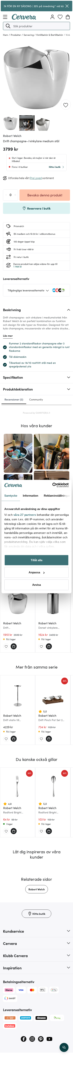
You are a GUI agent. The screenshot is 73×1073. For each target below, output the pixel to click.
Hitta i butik (54, 166)
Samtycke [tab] (10, 495)
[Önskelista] (60, 16)
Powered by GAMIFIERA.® (36, 412)
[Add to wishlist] (65, 104)
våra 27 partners (24, 514)
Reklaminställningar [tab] (57, 495)
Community (36, 399)
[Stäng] (67, 6)
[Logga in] (52, 16)
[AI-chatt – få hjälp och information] (64, 1047)
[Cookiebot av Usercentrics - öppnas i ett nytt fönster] (52, 485)
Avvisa (36, 584)
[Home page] (24, 18)
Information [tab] (30, 495)
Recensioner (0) (13, 399)
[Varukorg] (68, 16)
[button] (8, 26)
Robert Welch (36, 889)
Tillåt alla (36, 560)
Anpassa (34, 572)
